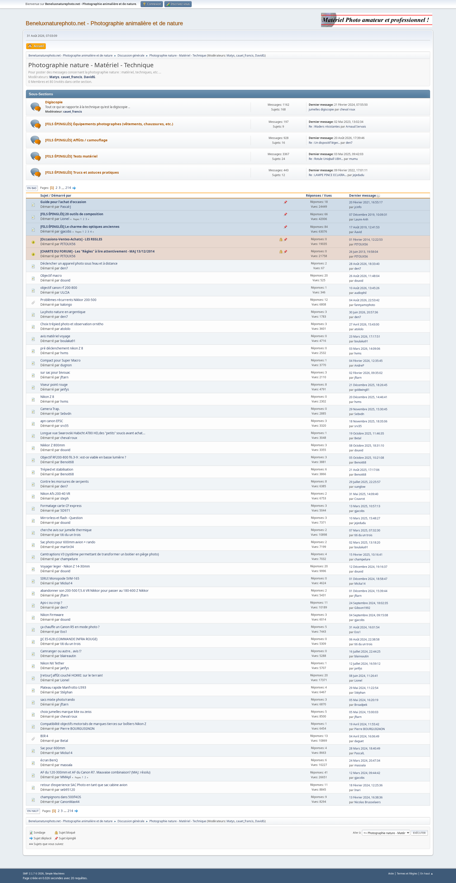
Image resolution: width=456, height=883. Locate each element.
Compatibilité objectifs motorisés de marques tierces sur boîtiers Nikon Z (93, 724)
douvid (65, 280)
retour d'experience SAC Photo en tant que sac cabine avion (83, 785)
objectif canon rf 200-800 (58, 288)
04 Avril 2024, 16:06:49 (364, 736)
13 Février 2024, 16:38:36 (366, 797)
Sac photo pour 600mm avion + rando (67, 542)
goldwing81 (362, 390)
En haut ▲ (426, 873)
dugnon (66, 365)
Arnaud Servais (356, 126)
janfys (64, 389)
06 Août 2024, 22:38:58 (364, 639)
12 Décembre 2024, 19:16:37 (368, 567)
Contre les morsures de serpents (64, 481)
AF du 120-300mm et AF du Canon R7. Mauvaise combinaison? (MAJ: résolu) (95, 772)
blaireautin (68, 656)
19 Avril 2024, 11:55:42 (364, 724)
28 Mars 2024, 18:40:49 (364, 748)
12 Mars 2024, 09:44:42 (364, 773)
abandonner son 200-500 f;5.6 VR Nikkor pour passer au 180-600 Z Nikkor (94, 590)
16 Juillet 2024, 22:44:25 (364, 651)
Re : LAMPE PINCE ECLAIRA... (328, 175)
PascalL (359, 753)
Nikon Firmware (52, 615)
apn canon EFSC (51, 421)
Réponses (313, 195)
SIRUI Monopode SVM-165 (59, 578)
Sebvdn (65, 413)
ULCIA (65, 292)
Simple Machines (55, 873)
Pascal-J (65, 207)
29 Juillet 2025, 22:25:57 (364, 482)
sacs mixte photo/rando (57, 699)
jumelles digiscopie (321, 109)
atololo (65, 329)
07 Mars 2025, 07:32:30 (364, 530)
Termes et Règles (407, 873)
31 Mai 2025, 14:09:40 (363, 494)
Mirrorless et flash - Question (61, 518)
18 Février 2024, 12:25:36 (366, 785)
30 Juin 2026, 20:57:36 (363, 312)
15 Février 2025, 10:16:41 (366, 555)
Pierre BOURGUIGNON (77, 728)
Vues (328, 195)
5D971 (65, 510)
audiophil (360, 293)
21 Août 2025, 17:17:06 (364, 470)
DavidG (260, 55)
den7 (349, 143)
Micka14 (66, 583)
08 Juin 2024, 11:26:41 (363, 676)
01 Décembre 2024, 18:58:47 (368, 579)
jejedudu (358, 175)
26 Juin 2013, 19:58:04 (363, 252)
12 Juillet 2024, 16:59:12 (364, 664)
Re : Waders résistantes (324, 126)
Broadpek (360, 705)
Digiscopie (54, 102)
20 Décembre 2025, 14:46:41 (368, 397)
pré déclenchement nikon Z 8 (61, 348)
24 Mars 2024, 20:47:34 (364, 761)
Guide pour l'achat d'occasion (63, 202)
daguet (359, 741)
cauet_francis (245, 55)
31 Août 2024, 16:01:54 (364, 627)
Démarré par (61, 195)
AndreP (359, 365)
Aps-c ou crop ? (51, 603)
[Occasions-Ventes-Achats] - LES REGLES (71, 239)
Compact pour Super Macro (60, 360)
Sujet (44, 195)
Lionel (64, 219)
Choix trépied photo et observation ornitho (71, 324)
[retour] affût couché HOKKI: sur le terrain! (71, 675)
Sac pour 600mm (52, 748)
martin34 (67, 547)
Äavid (358, 232)
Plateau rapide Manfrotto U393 (63, 687)
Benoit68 (67, 462)
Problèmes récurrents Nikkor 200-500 (68, 300)
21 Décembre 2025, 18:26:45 (368, 385)
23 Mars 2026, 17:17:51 (364, 336)
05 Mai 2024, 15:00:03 (363, 712)
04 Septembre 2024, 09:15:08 (368, 615)
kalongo (66, 304)
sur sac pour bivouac (55, 372)
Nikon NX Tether (52, 663)
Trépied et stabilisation (56, 469)
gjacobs (65, 231)
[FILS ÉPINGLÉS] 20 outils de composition (71, 214)
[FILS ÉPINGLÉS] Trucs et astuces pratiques (82, 172)
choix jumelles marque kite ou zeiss (65, 712)
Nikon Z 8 (47, 397)
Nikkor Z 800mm (52, 445)
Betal (357, 438)
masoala (66, 765)
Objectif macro (51, 275)
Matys (231, 55)
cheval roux (347, 109)
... (63, 188)
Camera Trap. (50, 409)
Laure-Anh (361, 219)
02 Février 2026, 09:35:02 (366, 373)
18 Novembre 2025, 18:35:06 (368, 421)
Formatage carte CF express (60, 506)
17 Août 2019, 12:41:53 (364, 227)
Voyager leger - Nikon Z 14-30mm (65, 566)
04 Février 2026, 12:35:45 (366, 361)
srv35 (64, 426)
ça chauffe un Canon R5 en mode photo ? (70, 627)
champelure (69, 559)
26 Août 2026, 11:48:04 (364, 276)
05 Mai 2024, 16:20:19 (363, 700)
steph (64, 498)
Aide (391, 873)
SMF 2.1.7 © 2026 (33, 873)
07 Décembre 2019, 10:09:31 (368, 215)
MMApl (65, 777)
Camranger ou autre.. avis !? (60, 651)
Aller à (357, 832)
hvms (64, 353)
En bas (31, 188)
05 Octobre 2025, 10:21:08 (366, 458)
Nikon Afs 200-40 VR (55, 494)
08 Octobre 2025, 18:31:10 (366, 446)
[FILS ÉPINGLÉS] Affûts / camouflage (76, 140)
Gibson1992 (362, 608)
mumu (353, 159)
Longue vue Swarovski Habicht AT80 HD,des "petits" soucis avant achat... (92, 433)
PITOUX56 (68, 244)
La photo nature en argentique (63, 312)
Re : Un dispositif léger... (324, 143)
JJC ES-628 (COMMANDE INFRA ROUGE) (68, 639)
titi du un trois (70, 535)
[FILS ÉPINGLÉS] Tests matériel (71, 156)
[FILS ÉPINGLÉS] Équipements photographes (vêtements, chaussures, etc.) (109, 123)
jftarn (64, 377)
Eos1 (63, 632)
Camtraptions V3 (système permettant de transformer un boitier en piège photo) (99, 554)
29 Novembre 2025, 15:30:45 (368, 409)
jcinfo (357, 207)
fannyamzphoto (364, 305)
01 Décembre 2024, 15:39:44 (368, 591)
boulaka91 (68, 341)
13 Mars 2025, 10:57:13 (364, 506)
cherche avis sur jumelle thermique (66, 530)
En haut (32, 811)
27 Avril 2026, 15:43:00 (364, 324)
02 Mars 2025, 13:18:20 (364, 542)
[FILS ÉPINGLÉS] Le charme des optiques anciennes (79, 226)
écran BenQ (49, 760)
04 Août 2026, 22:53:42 (364, 300)
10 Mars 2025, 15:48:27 (364, 518)
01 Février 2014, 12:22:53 (366, 240)
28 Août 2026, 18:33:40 (364, 264)
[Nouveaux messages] (35, 107)
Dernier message (362, 195)
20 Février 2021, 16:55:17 (366, 202)
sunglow (359, 487)
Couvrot (359, 499)
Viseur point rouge (54, 384)
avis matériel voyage (55, 336)
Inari (357, 790)
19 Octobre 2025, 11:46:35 (366, 433)
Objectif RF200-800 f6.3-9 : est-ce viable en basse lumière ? (83, 457)
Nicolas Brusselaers (367, 802)
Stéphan (66, 692)
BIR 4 (44, 736)
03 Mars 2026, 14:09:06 (364, 349)
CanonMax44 (70, 802)
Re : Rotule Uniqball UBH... (326, 159)
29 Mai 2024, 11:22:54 (363, 688)
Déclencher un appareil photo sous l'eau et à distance (79, 263)
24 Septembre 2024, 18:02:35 (368, 603)
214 (68, 188)
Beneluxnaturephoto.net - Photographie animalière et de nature (104, 23)
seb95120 (67, 790)
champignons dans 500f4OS (60, 797)
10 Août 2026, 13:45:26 (364, 288)
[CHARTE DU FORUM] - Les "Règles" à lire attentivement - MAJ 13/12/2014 (97, 251)
